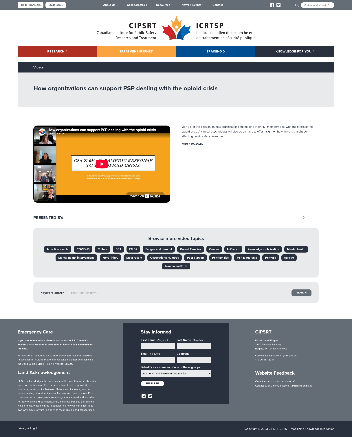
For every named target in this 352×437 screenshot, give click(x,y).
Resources (163, 5)
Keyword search (52, 292)
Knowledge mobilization (263, 249)
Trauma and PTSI (176, 266)
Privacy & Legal (27, 428)
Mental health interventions (76, 258)
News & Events (191, 5)
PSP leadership (247, 258)
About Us (109, 5)
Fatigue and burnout (158, 249)
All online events (58, 249)
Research (56, 51)
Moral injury (110, 258)
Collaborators (136, 5)
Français (34, 5)
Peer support (195, 258)
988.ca (68, 363)
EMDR (133, 249)
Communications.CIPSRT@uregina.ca (275, 355)
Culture (102, 249)
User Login (55, 5)
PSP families (220, 258)
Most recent (134, 258)
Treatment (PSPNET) (136, 51)
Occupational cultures (164, 258)
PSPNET (270, 258)
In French (233, 249)
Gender (214, 249)
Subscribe (152, 383)
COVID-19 (83, 249)
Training (214, 51)
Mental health (296, 249)
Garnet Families (190, 249)
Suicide (289, 258)
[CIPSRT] (176, 39)
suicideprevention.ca (79, 359)
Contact (217, 5)
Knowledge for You (293, 51)
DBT (118, 249)
